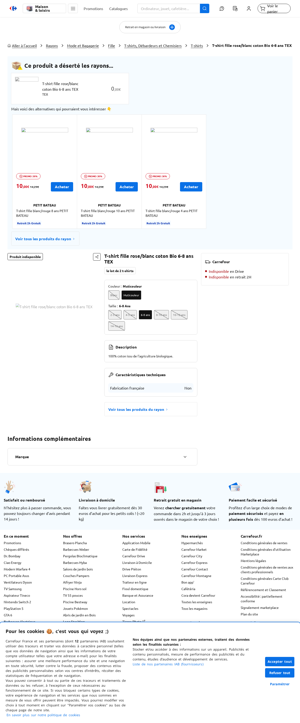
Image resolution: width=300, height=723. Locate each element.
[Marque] (185, 456)
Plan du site (249, 614)
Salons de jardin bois (78, 569)
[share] (97, 257)
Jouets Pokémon (75, 608)
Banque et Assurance (137, 595)
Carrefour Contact (194, 569)
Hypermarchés (192, 543)
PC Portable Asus (16, 575)
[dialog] (150, 672)
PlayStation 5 (13, 608)
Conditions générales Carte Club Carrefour (265, 580)
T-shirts (197, 45)
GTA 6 (8, 615)
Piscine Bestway (75, 602)
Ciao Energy (12, 562)
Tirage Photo (132, 621)
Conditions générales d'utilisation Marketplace (266, 551)
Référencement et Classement (263, 590)
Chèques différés (16, 549)
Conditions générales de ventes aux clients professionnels (267, 569)
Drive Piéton (131, 569)
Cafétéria (188, 589)
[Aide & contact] (221, 8)
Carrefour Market (194, 549)
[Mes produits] (235, 8)
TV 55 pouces (73, 595)
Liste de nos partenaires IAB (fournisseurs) (168, 664)
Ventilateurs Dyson (18, 582)
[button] (73, 8)
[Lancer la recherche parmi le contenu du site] (204, 8)
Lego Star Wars (74, 621)
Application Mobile (136, 543)
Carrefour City (191, 556)
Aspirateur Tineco (17, 595)
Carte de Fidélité (134, 549)
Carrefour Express (194, 562)
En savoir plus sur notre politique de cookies (43, 715)
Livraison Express (134, 575)
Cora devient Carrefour (198, 595)
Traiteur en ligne (134, 582)
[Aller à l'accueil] (13, 8)
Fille (111, 45)
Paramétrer (280, 684)
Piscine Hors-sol (74, 589)
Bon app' (187, 582)
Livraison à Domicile (137, 562)
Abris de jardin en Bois (79, 615)
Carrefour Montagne (196, 575)
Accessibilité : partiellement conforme (261, 598)
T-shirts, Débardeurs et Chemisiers (153, 45)
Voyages (128, 615)
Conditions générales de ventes (264, 543)
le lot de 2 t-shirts (120, 271)
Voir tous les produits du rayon (43, 238)
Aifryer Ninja (72, 582)
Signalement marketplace (260, 607)
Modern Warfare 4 (17, 569)
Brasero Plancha (75, 543)
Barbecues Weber (76, 549)
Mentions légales (253, 560)
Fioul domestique (135, 589)
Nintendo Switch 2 (17, 602)
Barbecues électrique (19, 621)
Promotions (12, 543)
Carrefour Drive (133, 556)
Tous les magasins (194, 608)
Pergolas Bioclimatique (80, 556)
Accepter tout (280, 661)
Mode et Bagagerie (83, 45)
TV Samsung (13, 589)
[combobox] (173, 8)
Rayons (52, 45)
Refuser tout (279, 673)
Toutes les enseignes (196, 602)
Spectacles (130, 608)
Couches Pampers (76, 575)
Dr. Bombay (12, 556)
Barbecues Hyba (75, 562)
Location (128, 602)
